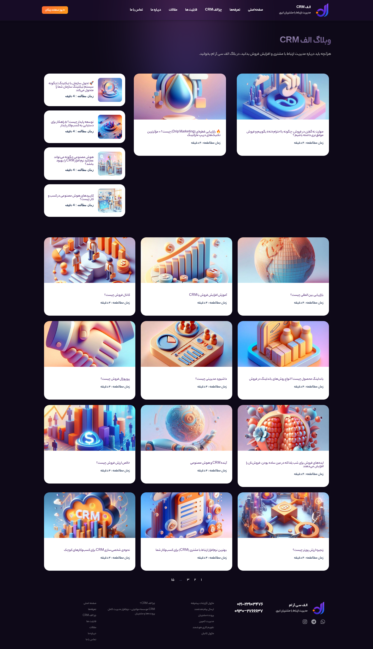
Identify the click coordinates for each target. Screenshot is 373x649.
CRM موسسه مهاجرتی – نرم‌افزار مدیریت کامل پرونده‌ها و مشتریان (131, 611)
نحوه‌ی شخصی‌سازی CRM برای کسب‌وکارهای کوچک (97, 550)
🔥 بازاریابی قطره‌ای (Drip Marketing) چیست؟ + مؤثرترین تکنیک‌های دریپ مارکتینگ (184, 133)
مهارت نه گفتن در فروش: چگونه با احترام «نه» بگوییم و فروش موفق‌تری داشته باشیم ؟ (285, 133)
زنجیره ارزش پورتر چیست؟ (308, 550)
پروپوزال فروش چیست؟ (115, 379)
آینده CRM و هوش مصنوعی (208, 463)
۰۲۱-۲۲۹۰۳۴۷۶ (250, 604)
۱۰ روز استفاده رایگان (55, 10)
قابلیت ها (191, 10)
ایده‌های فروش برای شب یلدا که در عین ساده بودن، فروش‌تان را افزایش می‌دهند (285, 465)
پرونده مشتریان (206, 615)
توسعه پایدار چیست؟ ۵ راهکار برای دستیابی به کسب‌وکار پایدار (72, 124)
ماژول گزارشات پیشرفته (202, 603)
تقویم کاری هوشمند (203, 627)
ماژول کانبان (207, 634)
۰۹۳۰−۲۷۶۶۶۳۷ (249, 611)
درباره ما (156, 10)
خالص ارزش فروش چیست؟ (113, 463)
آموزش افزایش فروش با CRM (208, 295)
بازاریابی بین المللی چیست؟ (307, 295)
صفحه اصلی (255, 10)
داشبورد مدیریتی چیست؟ (211, 379)
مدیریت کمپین (206, 621)
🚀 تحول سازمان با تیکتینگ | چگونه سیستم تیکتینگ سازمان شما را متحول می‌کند (71, 87)
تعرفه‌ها (235, 10)
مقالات (173, 10)
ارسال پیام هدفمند (204, 609)
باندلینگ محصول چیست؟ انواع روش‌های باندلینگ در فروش (286, 379)
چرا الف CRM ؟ (147, 603)
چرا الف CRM (213, 10)
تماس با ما (136, 10)
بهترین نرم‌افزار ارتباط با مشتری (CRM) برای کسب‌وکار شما (191, 550)
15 (172, 580)
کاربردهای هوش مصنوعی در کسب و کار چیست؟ (71, 198)
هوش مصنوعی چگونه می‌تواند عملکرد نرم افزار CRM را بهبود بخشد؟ (74, 161)
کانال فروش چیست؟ (117, 295)
